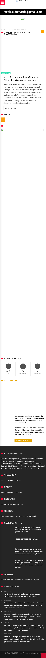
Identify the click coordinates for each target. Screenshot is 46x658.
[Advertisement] (23, 331)
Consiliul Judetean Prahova (24, 459)
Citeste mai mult (11, 108)
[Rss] (3, 119)
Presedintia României (28, 466)
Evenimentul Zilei (7, 580)
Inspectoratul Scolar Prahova (11, 463)
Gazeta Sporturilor (8, 492)
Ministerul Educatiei (16, 468)
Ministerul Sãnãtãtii (32, 468)
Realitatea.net (30, 580)
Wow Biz (18, 480)
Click (2, 480)
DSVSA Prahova (13, 466)
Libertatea (9, 480)
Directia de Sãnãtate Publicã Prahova (22, 461)
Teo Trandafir (32, 516)
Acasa (3, 29)
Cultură (6, 73)
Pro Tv (38, 580)
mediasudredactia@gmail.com (12, 504)
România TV (19, 580)
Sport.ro (19, 492)
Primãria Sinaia (28, 463)
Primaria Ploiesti (7, 459)
